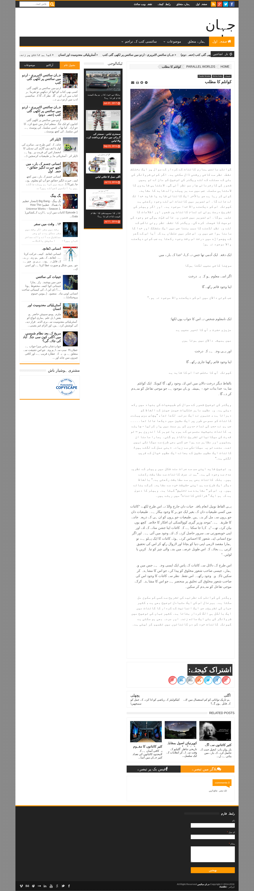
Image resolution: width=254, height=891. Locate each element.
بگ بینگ (55, 196)
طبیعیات (228, 76)
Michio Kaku (217, 76)
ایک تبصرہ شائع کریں (218, 791)
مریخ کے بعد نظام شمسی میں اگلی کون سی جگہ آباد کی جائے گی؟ (42, 337)
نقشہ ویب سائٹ (143, 4)
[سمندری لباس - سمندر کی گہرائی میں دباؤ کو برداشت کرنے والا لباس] (103, 113)
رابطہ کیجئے (164, 4)
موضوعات (174, 41)
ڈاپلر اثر (55, 139)
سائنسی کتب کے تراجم (141, 41)
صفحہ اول (201, 4)
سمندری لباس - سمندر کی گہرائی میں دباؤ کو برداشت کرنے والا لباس (103, 137)
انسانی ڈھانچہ (51, 248)
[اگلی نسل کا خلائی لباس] (103, 156)
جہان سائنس (203, 884)
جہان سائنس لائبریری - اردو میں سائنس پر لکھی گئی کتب (158, 54)
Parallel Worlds (200, 66)
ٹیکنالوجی (115, 63)
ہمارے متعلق (183, 4)
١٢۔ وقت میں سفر (47, 224)
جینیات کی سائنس (48, 277)
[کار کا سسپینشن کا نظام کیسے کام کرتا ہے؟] (103, 192)
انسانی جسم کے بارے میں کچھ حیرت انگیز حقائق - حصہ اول (43, 167)
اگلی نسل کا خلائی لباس (107, 176)
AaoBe (223, 887)
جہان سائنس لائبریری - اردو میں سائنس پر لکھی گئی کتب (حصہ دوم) (41, 111)
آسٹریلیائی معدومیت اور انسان (96, 54)
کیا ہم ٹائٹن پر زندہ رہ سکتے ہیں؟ (44, 54)
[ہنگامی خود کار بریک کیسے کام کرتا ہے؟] (103, 74)
